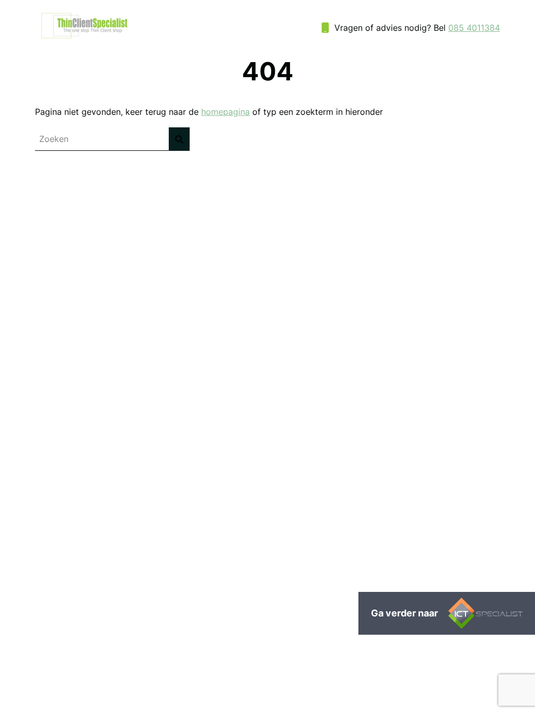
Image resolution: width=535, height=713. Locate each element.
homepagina (225, 111)
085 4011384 (474, 27)
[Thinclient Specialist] (86, 39)
